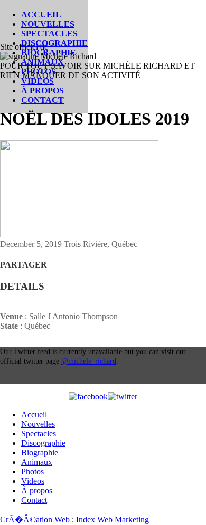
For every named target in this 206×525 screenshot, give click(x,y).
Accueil (41, 14)
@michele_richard (88, 361)
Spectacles (49, 33)
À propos (42, 90)
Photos (38, 71)
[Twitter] (122, 397)
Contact (42, 100)
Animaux (42, 62)
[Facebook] (88, 397)
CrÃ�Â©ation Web (35, 519)
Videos (37, 81)
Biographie (48, 52)
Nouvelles (47, 24)
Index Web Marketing (112, 519)
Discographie (54, 43)
